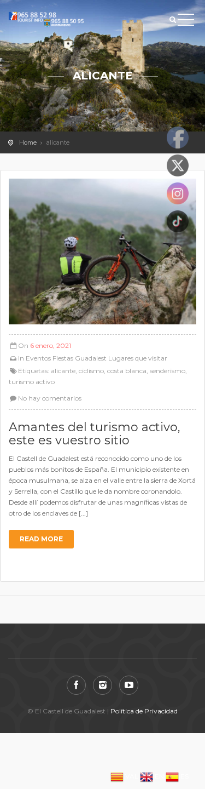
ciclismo (91, 371)
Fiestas (62, 358)
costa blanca (127, 371)
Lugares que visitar (137, 358)
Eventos (38, 358)
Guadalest (91, 358)
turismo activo (32, 382)
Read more (41, 539)
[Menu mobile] (186, 22)
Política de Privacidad (144, 711)
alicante (63, 371)
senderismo (167, 371)
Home (28, 142)
